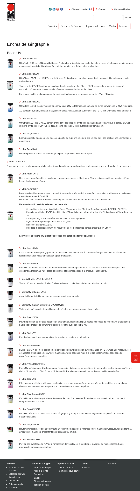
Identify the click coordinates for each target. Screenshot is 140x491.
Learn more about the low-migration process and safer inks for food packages (57, 236)
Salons (37, 478)
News (87, 467)
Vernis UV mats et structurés (43, 305)
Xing (50, 9)
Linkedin (53, 9)
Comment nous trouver (69, 471)
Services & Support (71, 26)
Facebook (61, 9)
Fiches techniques (42, 481)
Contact (102, 9)
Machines (13, 487)
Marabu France (66, 467)
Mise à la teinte (41, 471)
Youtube (57, 9)
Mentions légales (122, 9)
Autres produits (16, 484)
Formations (39, 474)
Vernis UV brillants (34, 292)
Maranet (124, 26)
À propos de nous (95, 26)
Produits (52, 26)
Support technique (42, 467)
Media (112, 26)
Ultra (30, 59)
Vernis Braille (37, 279)
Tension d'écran (41, 485)
